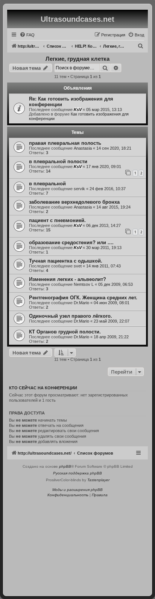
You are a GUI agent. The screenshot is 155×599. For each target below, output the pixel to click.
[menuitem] (27, 34)
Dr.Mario (81, 302)
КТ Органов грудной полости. (65, 332)
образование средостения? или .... (71, 242)
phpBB (65, 466)
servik (79, 188)
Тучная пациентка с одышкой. (65, 261)
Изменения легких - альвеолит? (67, 279)
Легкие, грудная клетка (77, 59)
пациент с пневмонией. (57, 220)
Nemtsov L (84, 284)
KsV (78, 109)
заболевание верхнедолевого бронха (74, 202)
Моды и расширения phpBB (77, 490)
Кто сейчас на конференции (43, 388)
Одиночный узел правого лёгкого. (70, 316)
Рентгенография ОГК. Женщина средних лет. (83, 297)
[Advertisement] (77, 544)
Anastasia (83, 148)
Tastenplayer (98, 480)
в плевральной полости (58, 161)
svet (78, 266)
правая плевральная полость (65, 143)
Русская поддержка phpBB (77, 473)
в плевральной (47, 183)
